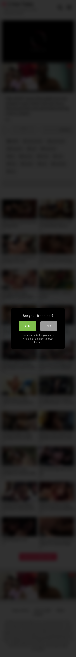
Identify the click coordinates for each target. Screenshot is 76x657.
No (48, 326)
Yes (27, 326)
